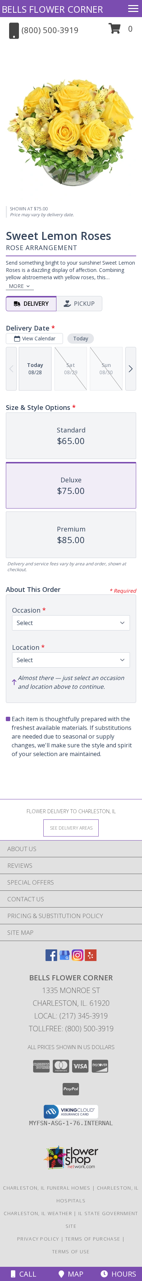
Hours (122, 1274)
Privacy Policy (38, 1238)
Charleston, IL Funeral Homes (46, 1188)
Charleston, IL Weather (38, 1213)
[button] (121, 31)
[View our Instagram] (77, 958)
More (16, 285)
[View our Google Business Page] (64, 958)
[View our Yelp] (90, 958)
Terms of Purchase (92, 1238)
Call (26, 1274)
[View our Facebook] (51, 958)
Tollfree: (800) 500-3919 (71, 1028)
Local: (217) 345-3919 (71, 1016)
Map (73, 1274)
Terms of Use (71, 1251)
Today (80, 338)
